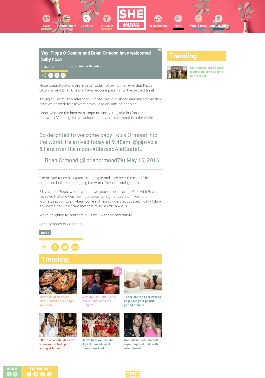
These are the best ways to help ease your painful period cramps (142, 301)
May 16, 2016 (143, 160)
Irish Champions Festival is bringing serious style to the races (207, 72)
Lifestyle (107, 25)
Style (46, 25)
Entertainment (66, 25)
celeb (45, 233)
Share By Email (63, 75)
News (178, 25)
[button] (15, 374)
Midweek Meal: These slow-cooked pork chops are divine (56, 301)
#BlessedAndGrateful (118, 149)
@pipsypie (145, 142)
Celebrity (87, 25)
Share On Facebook (51, 75)
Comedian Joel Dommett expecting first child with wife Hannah (141, 344)
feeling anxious (88, 196)
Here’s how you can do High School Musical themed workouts (97, 344)
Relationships (158, 25)
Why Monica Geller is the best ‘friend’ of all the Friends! (99, 301)
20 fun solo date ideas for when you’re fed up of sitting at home (57, 344)
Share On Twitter (57, 75)
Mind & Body (198, 25)
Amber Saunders (90, 66)
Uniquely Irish (218, 25)
